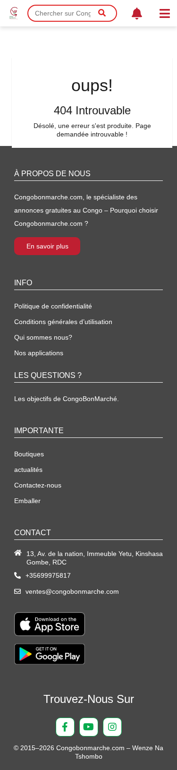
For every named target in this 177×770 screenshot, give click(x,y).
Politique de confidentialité (53, 306)
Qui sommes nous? (43, 337)
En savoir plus (47, 246)
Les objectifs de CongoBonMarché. (66, 398)
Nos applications (38, 353)
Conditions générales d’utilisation (63, 321)
